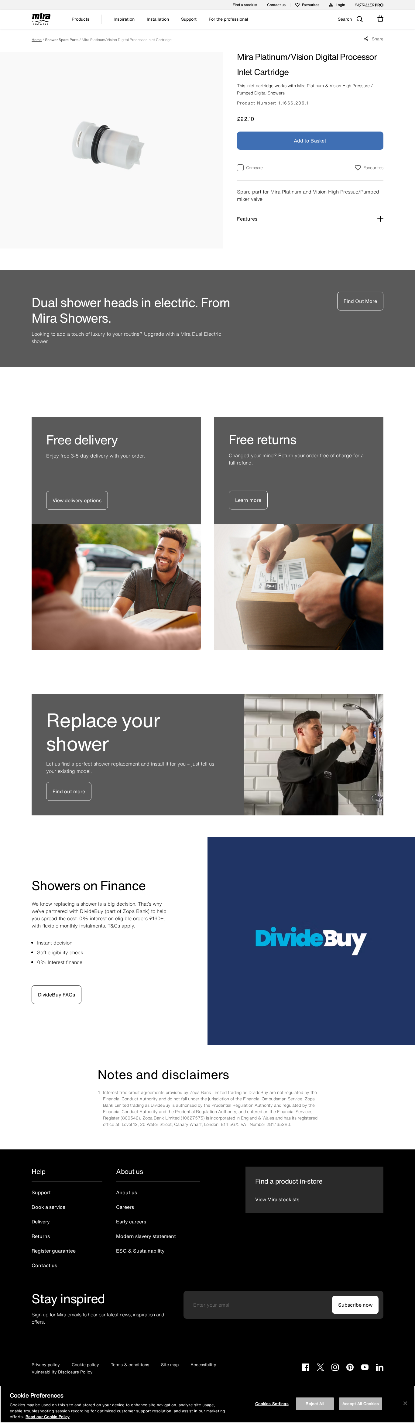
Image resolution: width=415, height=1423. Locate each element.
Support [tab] (189, 19)
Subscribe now (355, 1304)
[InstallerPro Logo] (369, 5)
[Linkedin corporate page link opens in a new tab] (379, 1368)
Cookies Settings (272, 1404)
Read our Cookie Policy (48, 1417)
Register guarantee (54, 1250)
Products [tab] (80, 19)
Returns (41, 1236)
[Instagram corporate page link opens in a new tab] (335, 1368)
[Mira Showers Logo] (41, 20)
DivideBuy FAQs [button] (56, 994)
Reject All (315, 1404)
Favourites (310, 4)
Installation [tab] (158, 19)
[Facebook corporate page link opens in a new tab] (305, 1368)
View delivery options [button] (77, 500)
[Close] (405, 1403)
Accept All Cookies (360, 1404)
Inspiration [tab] (124, 19)
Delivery (41, 1221)
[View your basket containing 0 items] (380, 18)
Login (340, 4)
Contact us (276, 4)
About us (126, 1192)
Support (41, 1192)
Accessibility (203, 1364)
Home (37, 39)
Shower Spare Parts (61, 39)
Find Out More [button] (360, 301)
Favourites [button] (373, 167)
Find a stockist (245, 4)
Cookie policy (85, 1364)
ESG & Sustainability (140, 1250)
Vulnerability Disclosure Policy (62, 1372)
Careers (125, 1207)
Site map (170, 1364)
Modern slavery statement (146, 1236)
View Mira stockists (277, 1199)
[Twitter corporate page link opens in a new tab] (320, 1368)
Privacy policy (46, 1364)
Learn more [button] (248, 500)
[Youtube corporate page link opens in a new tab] (365, 1368)
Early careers (131, 1221)
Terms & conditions (130, 1364)
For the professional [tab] (228, 19)
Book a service (48, 1207)
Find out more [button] (69, 791)
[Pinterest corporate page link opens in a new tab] (350, 1368)
